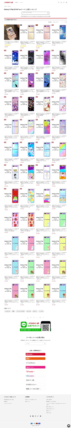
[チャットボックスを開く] (68, 425)
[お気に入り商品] (63, 2)
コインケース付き (20, 311)
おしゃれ (29, 311)
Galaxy (9, 6)
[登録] (44, 343)
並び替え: (50, 22)
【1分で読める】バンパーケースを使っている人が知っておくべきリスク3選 (35, 16)
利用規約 (5, 401)
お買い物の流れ (49, 399)
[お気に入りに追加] (18, 25)
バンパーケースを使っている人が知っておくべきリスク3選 (56, 404)
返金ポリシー (48, 410)
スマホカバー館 (37, 425)
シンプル (41, 311)
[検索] (48, 13)
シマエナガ (7, 311)
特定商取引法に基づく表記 (9, 399)
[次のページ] (43, 317)
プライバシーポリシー (8, 403)
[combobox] (35, 13)
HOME (5, 6)
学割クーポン (27, 401)
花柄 (13, 311)
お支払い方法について (50, 408)
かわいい (35, 311)
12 (40, 317)
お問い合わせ (48, 412)
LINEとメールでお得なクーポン (31, 399)
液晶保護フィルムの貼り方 (51, 401)
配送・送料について (50, 406)
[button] (16, 2)
